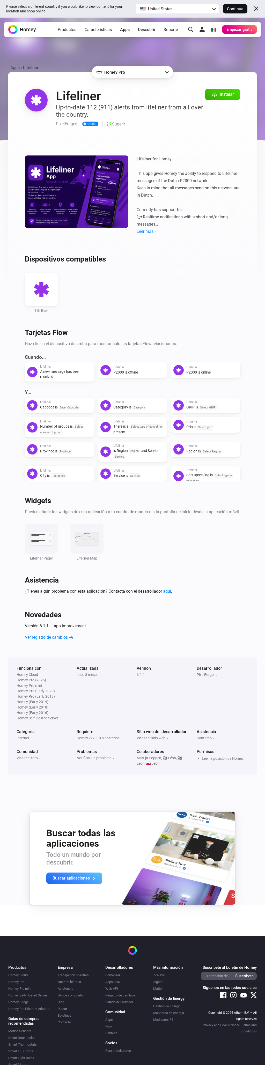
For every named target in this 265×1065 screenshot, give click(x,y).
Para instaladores (118, 1051)
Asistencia (65, 988)
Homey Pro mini (19, 988)
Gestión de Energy (166, 1006)
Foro (108, 1026)
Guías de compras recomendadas (24, 1021)
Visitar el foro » (28, 758)
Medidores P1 (163, 1020)
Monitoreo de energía (168, 1013)
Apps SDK (112, 982)
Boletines (64, 1015)
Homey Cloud (18, 975)
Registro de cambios (120, 995)
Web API (111, 988)
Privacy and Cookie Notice (221, 1025)
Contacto (64, 1022)
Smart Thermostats (22, 1044)
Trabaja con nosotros (73, 975)
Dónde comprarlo (70, 995)
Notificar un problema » (95, 758)
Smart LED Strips (20, 1051)
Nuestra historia (69, 982)
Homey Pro (16, 982)
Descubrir (146, 29)
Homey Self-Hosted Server (27, 995)
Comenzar (112, 975)
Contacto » (205, 738)
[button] (177, 8)
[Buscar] (190, 29)
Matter (158, 988)
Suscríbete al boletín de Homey (230, 967)
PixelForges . (207, 675)
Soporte (171, 29)
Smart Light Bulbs (21, 1058)
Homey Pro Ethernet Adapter (28, 1009)
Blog (61, 1002)
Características (98, 29)
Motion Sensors (19, 1031)
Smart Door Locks (21, 1038)
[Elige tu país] (213, 29)
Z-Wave (159, 975)
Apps (125, 29)
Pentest (111, 1033)
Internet (23, 738)
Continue (235, 8)
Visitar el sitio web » (152, 738)
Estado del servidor (119, 1002)
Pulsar (62, 1009)
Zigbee (158, 982)
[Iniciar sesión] (202, 29)
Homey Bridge (18, 1002)
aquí (167, 591)
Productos (67, 29)
